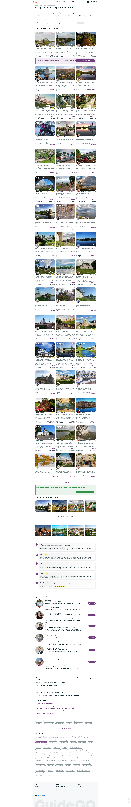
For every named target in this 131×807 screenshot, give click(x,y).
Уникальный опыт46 (87, 765)
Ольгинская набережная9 (50, 752)
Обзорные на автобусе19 (89, 755)
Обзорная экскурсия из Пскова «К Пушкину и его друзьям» (54, 564)
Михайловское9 (68, 773)
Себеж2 (89, 752)
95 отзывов (49, 80)
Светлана (62, 329)
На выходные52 (78, 755)
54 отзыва (71, 46)
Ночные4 (63, 750)
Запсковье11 (64, 757)
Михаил (41, 467)
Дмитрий (62, 108)
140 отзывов (49, 46)
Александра (83, 46)
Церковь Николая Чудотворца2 (76, 747)
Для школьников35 (61, 752)
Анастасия (42, 440)
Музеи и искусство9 (64, 742)
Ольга (41, 136)
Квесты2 (64, 762)
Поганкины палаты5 (47, 747)
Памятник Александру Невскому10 (75, 750)
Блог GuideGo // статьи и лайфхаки (40, 791)
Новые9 (82, 13)
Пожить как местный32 (84, 760)
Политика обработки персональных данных (43, 788)
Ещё (45, 18)
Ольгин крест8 (39, 752)
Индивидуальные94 (54, 13)
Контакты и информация (39, 786)
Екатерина (42, 163)
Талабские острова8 (53, 742)
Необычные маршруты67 (73, 13)
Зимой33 (57, 762)
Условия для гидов (81, 788)
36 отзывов (71, 108)
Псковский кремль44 (72, 15)
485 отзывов (90, 80)
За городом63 (57, 720)
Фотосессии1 (49, 762)
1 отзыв (51, 163)
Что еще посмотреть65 (79, 720)
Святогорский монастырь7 (54, 757)
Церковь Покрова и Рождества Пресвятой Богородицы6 (47, 750)
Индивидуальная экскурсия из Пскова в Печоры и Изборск (54, 574)
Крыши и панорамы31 (62, 760)
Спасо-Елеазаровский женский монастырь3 (76, 752)
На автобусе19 (85, 773)
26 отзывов (91, 246)
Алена (61, 46)
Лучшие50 (91, 742)
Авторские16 (86, 762)
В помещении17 (57, 747)
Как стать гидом (81, 786)
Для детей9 (38, 775)
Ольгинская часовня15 (40, 760)
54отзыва (49, 635)
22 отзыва (92, 302)
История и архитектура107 (41, 742)
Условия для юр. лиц (81, 789)
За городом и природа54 (49, 723)
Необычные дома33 (73, 760)
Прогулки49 (69, 723)
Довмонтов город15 (62, 15)
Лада (81, 246)
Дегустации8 (78, 762)
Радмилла (42, 219)
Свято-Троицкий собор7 (40, 15)
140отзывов (50, 613)
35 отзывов (51, 136)
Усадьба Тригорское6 (40, 765)
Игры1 (71, 762)
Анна (41, 46)
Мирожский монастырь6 (57, 773)
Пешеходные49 (77, 773)
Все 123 (37, 13)
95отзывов (50, 624)
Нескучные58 (38, 723)
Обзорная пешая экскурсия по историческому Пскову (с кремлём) (56, 545)
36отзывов (49, 648)
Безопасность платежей (60, 788)
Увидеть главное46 (60, 723)
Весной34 (48, 773)
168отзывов (50, 601)
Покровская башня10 (52, 15)
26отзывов (50, 659)
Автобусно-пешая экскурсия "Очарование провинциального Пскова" (56, 583)
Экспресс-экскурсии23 (68, 755)
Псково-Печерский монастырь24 (83, 770)
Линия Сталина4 (50, 765)
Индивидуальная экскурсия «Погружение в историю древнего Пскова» (57, 555)
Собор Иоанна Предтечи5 (89, 750)
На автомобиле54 (88, 723)
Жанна (41, 80)
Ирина (81, 357)
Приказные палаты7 (51, 760)
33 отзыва (51, 219)
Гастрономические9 (60, 770)
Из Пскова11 (81, 15)
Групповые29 (62, 13)
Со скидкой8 (45, 13)
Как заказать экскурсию (60, 786)
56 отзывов (70, 329)
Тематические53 (77, 765)
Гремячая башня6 (73, 757)
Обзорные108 (39, 720)
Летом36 (81, 757)
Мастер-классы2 (46, 775)
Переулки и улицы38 (40, 762)
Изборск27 (88, 15)
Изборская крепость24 (40, 770)
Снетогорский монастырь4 (41, 757)
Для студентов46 (50, 755)
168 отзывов (90, 46)
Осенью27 (38, 747)
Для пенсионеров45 (40, 755)
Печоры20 (38, 18)
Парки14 (65, 747)
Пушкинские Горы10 (70, 770)
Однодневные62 (90, 720)
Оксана (82, 80)
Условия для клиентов (60, 789)
